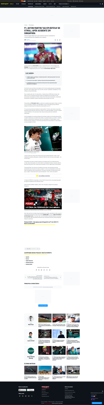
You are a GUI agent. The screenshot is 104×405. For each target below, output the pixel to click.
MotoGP (17, 3)
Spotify (27, 257)
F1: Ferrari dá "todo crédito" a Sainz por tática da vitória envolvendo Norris (41, 80)
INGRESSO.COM (30, 1)
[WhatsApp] (41, 270)
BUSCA (70, 1)
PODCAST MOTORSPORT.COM (50, 6)
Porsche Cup (30, 3)
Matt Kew (28, 39)
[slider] (43, 60)
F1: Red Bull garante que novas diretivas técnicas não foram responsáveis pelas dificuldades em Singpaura (42, 83)
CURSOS (44, 1)
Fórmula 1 (12, 3)
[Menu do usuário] (102, 4)
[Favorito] (57, 40)
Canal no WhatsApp (65, 6)
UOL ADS (52, 1)
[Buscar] (100, 4)
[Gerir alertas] (50, 270)
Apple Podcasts (29, 260)
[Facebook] (36, 270)
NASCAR (44, 3)
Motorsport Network (48, 403)
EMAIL (82, 1)
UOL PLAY (48, 1)
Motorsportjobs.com (45, 392)
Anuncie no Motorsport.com (69, 390)
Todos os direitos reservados (57, 403)
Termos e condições (44, 401)
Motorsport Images (33, 152)
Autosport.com (44, 394)
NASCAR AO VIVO (73, 6)
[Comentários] (60, 40)
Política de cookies (51, 401)
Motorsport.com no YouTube (39, 6)
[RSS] (32, 396)
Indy (55, 3)
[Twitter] (39, 270)
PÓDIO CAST (58, 6)
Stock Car (23, 3)
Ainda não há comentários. (43, 286)
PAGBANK (40, 1)
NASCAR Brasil (38, 3)
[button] (43, 53)
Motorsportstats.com (45, 396)
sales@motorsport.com (69, 393)
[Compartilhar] (55, 40)
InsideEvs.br (44, 389)
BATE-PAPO (76, 1)
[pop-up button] (58, 62)
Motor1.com (44, 391)
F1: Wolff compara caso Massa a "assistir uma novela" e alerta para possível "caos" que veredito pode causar (43, 77)
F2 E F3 (50, 3)
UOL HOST (36, 1)
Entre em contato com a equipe (70, 392)
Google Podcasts (29, 262)
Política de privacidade (59, 401)
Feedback (66, 388)
